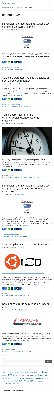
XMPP (14, 383)
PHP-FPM (16, 69)
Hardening (7, 106)
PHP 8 (11, 69)
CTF (7, 372)
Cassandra (20, 369)
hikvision (4, 375)
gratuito (31, 372)
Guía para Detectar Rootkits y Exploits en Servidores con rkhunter (26, 79)
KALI (16, 375)
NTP (10, 177)
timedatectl (27, 177)
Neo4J (36, 375)
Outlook (7, 378)
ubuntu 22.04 (24, 69)
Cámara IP (11, 372)
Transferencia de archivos (6, 381)
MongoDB (27, 375)
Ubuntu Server (7, 383)
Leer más (20, 95)
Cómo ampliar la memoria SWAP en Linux (25, 244)
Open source (14, 106)
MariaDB (11, 67)
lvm (19, 375)
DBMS (15, 372)
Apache (6, 67)
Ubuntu (16, 67)
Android (9, 369)
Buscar (4, 359)
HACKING (35, 372)
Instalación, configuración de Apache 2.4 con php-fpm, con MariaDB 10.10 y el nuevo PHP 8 (25, 188)
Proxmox (27, 378)
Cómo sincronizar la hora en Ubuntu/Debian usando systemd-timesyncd (21, 117)
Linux (15, 295)
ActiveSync (4, 369)
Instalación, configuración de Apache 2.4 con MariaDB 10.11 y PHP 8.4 (25, 25)
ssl (47, 378)
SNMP (45, 378)
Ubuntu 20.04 (29, 381)
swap (19, 295)
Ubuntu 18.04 (18, 381)
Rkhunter (6, 104)
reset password (32, 378)
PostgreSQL (21, 378)
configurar (45, 369)
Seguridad (13, 104)
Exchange (27, 372)
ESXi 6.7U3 (22, 372)
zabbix (17, 383)
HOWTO (6, 177)
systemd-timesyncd (18, 177)
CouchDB (3, 372)
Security (20, 106)
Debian (6, 175)
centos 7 (25, 369)
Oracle (3, 378)
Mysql (32, 375)
